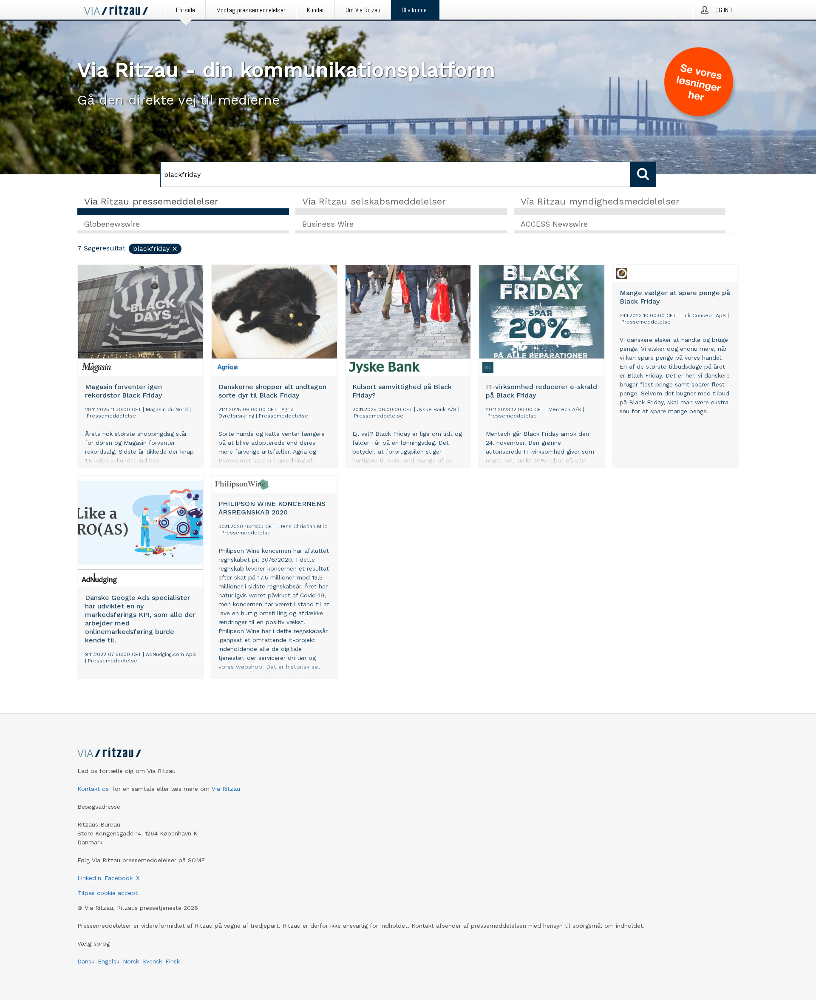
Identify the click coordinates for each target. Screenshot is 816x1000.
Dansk (85, 961)
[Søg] (643, 174)
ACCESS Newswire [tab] (554, 224)
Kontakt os (93, 788)
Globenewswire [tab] (112, 224)
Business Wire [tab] (328, 224)
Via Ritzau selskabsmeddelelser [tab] (374, 201)
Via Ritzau (226, 788)
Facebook (119, 878)
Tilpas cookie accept (107, 892)
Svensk (152, 961)
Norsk (131, 961)
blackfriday (151, 248)
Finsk (172, 961)
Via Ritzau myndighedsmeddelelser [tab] (600, 201)
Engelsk (108, 961)
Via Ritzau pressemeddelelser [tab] (151, 201)
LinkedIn (89, 878)
